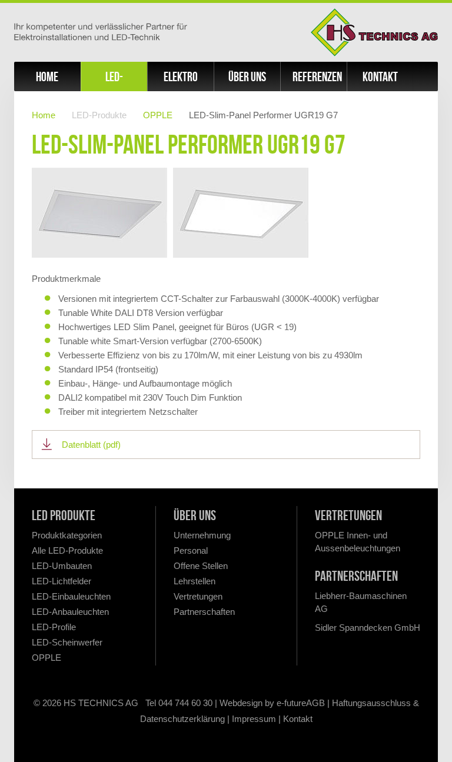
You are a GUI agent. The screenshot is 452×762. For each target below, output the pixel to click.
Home (47, 76)
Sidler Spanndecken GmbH (367, 628)
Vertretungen (198, 596)
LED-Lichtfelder (61, 581)
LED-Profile (54, 627)
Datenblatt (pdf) (91, 445)
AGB (315, 703)
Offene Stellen (201, 566)
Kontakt (380, 76)
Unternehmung (202, 535)
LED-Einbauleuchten (71, 596)
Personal (191, 550)
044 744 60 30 (185, 703)
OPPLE (157, 115)
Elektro (181, 76)
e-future (291, 703)
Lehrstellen (194, 581)
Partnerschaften (204, 612)
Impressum (254, 719)
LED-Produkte (114, 80)
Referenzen (317, 76)
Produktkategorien (67, 535)
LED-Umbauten (62, 566)
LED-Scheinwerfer (67, 642)
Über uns (247, 76)
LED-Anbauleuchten (70, 612)
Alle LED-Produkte (67, 550)
